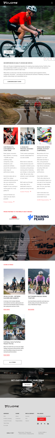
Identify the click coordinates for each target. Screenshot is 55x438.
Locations (18, 418)
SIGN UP (42, 419)
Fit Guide (6, 425)
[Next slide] (49, 58)
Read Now (8, 52)
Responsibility (19, 420)
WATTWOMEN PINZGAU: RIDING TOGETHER (37, 297)
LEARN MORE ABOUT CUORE (14, 81)
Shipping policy (30, 433)
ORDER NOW (46, 115)
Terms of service (22, 433)
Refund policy (21, 432)
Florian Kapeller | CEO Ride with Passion (16, 255)
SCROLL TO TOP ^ (10, 433)
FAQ (5, 416)
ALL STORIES (12, 362)
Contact (27, 416)
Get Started (27, 384)
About (17, 416)
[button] (44, 419)
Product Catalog (8, 202)
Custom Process (24, 191)
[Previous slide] (45, 58)
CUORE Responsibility (43, 200)
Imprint (27, 420)
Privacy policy (28, 432)
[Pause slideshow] (53, 58)
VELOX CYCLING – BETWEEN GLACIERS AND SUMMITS (12, 297)
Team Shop (6, 423)
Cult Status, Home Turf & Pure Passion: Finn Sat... (12, 342)
